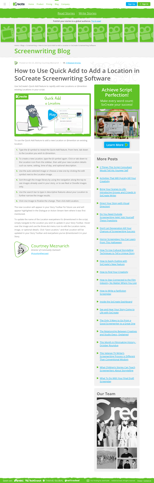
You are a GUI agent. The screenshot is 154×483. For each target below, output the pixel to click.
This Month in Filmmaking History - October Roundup (118, 344)
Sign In (145, 4)
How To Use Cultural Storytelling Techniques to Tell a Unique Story (117, 251)
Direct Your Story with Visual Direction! (114, 205)
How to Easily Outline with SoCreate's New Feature (113, 262)
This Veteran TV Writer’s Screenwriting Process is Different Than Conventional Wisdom (117, 356)
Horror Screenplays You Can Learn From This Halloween (118, 241)
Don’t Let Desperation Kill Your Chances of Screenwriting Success (117, 230)
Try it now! (96, 21)
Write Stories (87, 13)
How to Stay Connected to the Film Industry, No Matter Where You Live (118, 281)
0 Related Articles (73, 63)
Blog (57, 4)
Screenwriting (31, 45)
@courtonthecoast (39, 253)
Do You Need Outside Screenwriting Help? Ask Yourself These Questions (117, 217)
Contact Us (147, 481)
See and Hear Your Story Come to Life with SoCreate (117, 311)
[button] (117, 422)
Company (65, 4)
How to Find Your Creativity (114, 271)
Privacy (139, 481)
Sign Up (131, 4)
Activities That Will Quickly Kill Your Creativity (118, 179)
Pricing (49, 4)
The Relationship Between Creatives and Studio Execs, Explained (118, 333)
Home (31, 4)
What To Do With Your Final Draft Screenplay (117, 380)
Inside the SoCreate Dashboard (116, 301)
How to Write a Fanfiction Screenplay (113, 292)
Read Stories (66, 13)
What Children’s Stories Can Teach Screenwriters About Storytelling (117, 369)
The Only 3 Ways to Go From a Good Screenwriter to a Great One (117, 322)
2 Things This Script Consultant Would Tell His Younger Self (116, 169)
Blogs (23, 45)
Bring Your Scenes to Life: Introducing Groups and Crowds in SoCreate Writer (118, 192)
